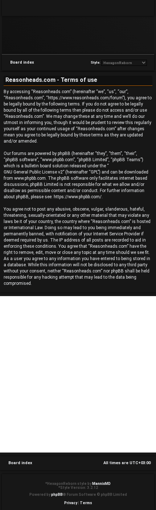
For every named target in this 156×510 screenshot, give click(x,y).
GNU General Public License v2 (33, 172)
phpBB (57, 495)
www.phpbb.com (30, 178)
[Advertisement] (78, 374)
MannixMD (101, 484)
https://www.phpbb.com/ (78, 196)
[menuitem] (143, 8)
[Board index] (78, 34)
